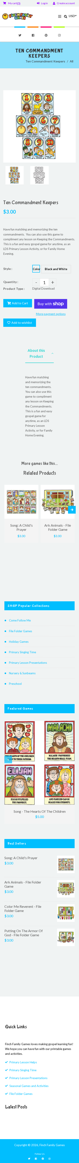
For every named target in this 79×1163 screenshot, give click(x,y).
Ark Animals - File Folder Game (22, 884)
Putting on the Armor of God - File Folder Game (23, 933)
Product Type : (14, 288)
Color (36, 269)
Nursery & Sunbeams (22, 673)
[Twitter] (19, 35)
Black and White (56, 269)
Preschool (15, 683)
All (71, 61)
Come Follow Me (20, 620)
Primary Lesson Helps (23, 1062)
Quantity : (10, 282)
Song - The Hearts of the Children (40, 811)
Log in (44, 3)
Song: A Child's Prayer (21, 858)
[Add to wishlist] (33, 488)
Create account (66, 3)
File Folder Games (20, 631)
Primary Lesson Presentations (28, 662)
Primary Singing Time (22, 652)
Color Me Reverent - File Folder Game (22, 908)
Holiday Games (19, 641)
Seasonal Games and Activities (28, 1086)
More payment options (51, 314)
